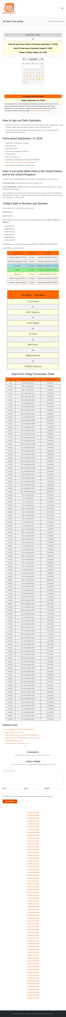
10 (27, 73)
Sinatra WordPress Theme (45, 1013)
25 (30, 79)
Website (47, 788)
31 (27, 82)
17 (27, 76)
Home (50, 21)
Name (5, 788)
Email (26, 788)
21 (39, 76)
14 (39, 73)
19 (33, 76)
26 (33, 79)
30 (24, 82)
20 (36, 76)
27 (36, 79)
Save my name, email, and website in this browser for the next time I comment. (29, 796)
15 (42, 73)
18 (30, 76)
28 (39, 79)
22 (42, 76)
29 (42, 79)
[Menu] (62, 8)
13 (36, 73)
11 (30, 73)
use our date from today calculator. (40, 110)
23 (24, 79)
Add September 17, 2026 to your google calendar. (21, 162)
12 (33, 73)
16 (24, 76)
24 (27, 79)
